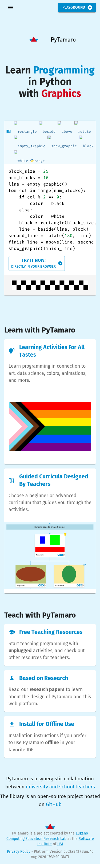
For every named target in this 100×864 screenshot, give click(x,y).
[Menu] (10, 7)
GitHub (54, 804)
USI (60, 844)
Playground (73, 7)
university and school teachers (60, 787)
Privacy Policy (18, 851)
